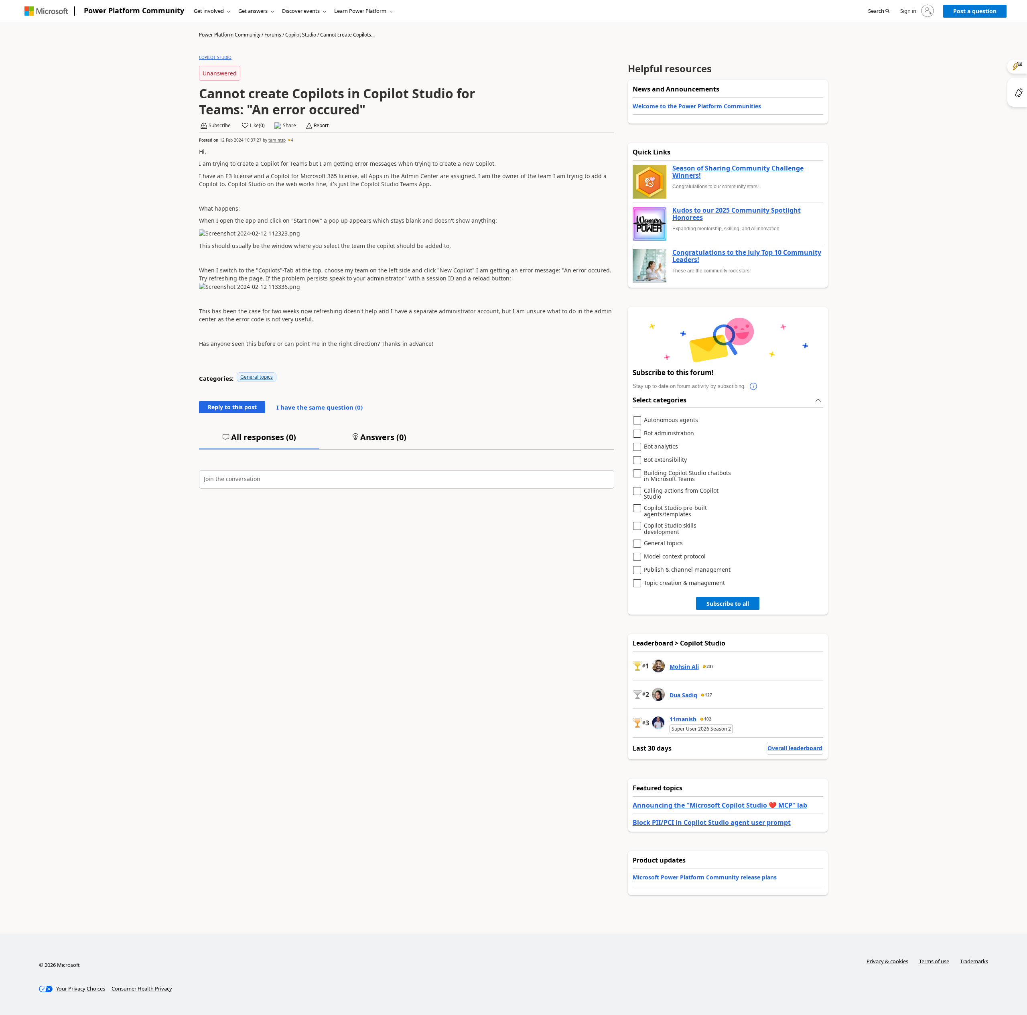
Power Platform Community (134, 10)
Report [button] (321, 125)
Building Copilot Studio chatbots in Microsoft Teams (687, 476)
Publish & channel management (687, 569)
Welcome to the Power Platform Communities (697, 106)
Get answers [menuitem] (253, 10)
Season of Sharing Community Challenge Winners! (738, 172)
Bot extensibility (665, 460)
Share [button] (289, 125)
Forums (272, 34)
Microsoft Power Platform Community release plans (705, 877)
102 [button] (707, 719)
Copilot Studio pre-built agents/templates (675, 511)
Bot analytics (661, 446)
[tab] (259, 440)
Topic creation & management (684, 583)
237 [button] (710, 666)
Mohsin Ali (684, 666)
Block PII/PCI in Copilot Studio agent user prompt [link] (712, 822)
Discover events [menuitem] (301, 10)
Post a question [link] (975, 11)
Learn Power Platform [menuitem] (360, 10)
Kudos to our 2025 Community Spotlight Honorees (736, 214)
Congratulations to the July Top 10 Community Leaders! (746, 256)
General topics (256, 377)
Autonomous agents (671, 420)
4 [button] (292, 140)
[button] (878, 11)
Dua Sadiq (683, 695)
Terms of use (934, 961)
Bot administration (669, 433)
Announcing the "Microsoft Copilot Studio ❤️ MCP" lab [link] (720, 805)
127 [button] (708, 695)
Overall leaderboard (794, 748)
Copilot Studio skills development (670, 528)
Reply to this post (232, 407)
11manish (683, 719)
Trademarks (974, 961)
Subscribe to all (727, 603)
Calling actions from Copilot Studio (681, 493)
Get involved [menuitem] (209, 10)
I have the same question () (319, 407)
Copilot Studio (300, 34)
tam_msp (277, 140)
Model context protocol (675, 556)
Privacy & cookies (887, 961)
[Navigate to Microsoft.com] (46, 11)
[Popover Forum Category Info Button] (754, 386)
